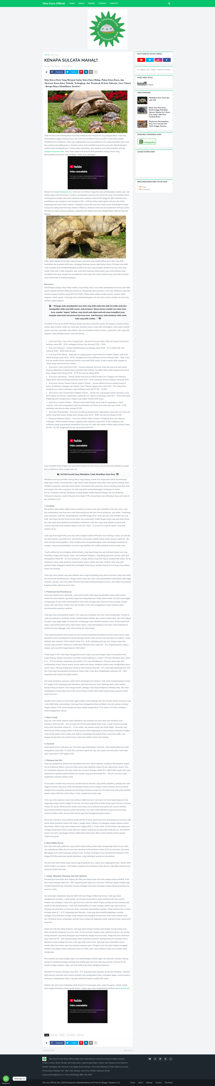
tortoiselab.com (66, 192)
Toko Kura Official (53, 3)
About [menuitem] (81, 3)
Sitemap (149, 1082)
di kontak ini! (124, 988)
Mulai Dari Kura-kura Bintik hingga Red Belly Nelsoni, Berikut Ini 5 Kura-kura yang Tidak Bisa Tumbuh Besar (159, 112)
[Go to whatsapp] (6, 1079)
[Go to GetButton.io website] (6, 1083)
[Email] (91, 72)
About (140, 1082)
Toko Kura (80, 1035)
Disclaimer (169, 1082)
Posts (143, 187)
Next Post (128, 1050)
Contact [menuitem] (114, 3)
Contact (159, 1082)
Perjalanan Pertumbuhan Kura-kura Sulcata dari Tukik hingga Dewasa (159, 123)
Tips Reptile (71, 1035)
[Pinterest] (81, 72)
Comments (145, 189)
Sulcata (62, 1035)
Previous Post (49, 1050)
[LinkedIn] (86, 72)
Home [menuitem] (72, 3)
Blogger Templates (109, 1082)
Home (46, 55)
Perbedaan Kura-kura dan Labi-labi (159, 99)
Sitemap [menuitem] (102, 3)
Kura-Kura (54, 55)
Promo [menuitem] (91, 3)
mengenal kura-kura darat (54, 151)
